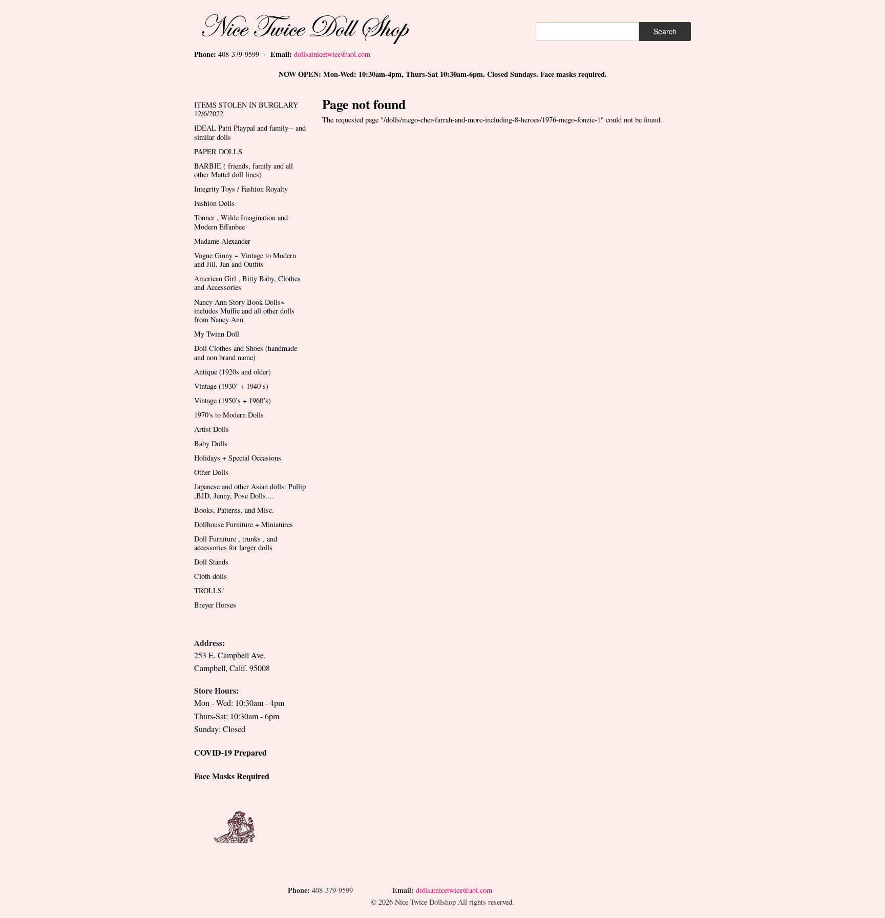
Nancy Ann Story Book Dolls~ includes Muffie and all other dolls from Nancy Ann (244, 311)
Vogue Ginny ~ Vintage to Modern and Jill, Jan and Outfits (245, 260)
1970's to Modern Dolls (229, 415)
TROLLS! (209, 590)
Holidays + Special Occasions (237, 458)
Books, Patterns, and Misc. (234, 510)
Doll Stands (211, 562)
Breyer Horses (215, 605)
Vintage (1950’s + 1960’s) (232, 400)
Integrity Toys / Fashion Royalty (241, 189)
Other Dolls (211, 472)
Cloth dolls (210, 576)
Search (665, 31)
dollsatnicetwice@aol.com (332, 54)
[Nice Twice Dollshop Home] (322, 27)
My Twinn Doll (216, 334)
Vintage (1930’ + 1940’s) (231, 386)
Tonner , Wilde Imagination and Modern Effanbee (241, 222)
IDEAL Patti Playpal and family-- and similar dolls (250, 132)
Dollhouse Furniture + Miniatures (243, 524)
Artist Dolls (211, 429)
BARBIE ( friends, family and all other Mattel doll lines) (243, 170)
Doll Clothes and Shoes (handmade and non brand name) (245, 352)
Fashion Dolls (214, 203)
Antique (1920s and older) (232, 372)
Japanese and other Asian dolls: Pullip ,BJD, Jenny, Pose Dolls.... (250, 491)
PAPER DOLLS (218, 151)
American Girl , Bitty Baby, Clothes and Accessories (247, 283)
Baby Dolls (210, 443)
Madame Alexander (222, 241)
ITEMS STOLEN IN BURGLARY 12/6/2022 (246, 109)
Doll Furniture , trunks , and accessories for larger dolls (235, 543)
